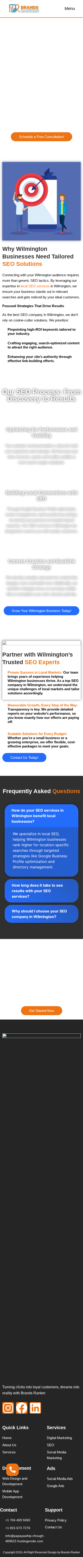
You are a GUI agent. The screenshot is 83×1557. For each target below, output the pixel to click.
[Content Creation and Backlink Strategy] (41, 549)
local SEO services (35, 286)
